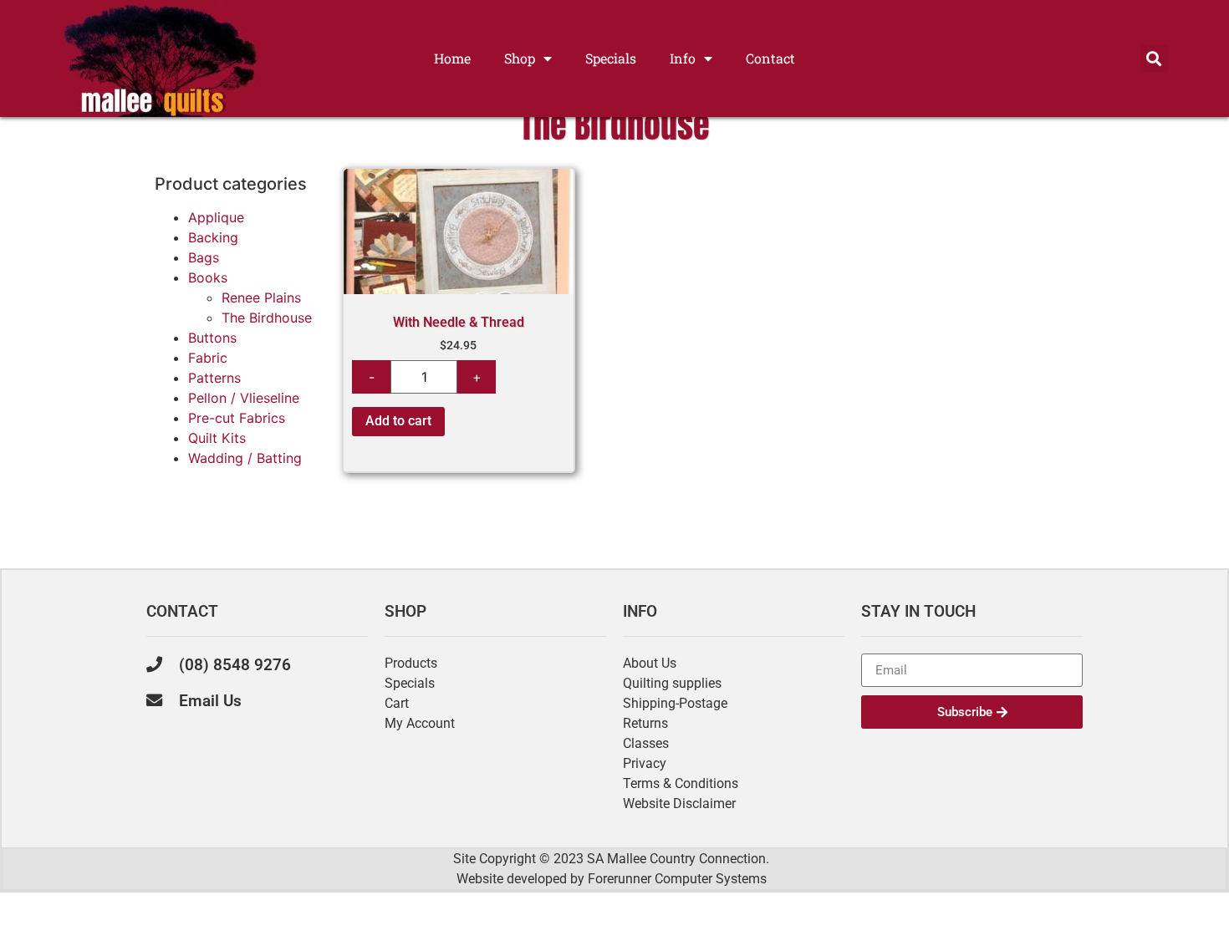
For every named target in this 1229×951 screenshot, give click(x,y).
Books (207, 277)
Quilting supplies (672, 683)
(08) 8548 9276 (235, 664)
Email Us (210, 700)
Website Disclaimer (679, 803)
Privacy (644, 763)
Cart (397, 703)
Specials (610, 58)
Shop (519, 58)
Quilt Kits (217, 438)
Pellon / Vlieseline (243, 397)
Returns (645, 723)
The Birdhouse (267, 317)
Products (411, 663)
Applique (216, 217)
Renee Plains (261, 297)
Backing (213, 237)
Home (452, 58)
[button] (1154, 59)
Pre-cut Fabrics (236, 417)
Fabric (207, 357)
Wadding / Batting (245, 458)
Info (683, 58)
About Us (649, 663)
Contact (770, 58)
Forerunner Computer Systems (677, 879)
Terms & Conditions (680, 783)
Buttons (212, 337)
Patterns (214, 377)
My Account (420, 723)
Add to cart (398, 421)
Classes (646, 743)
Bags (203, 257)
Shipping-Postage (675, 703)
